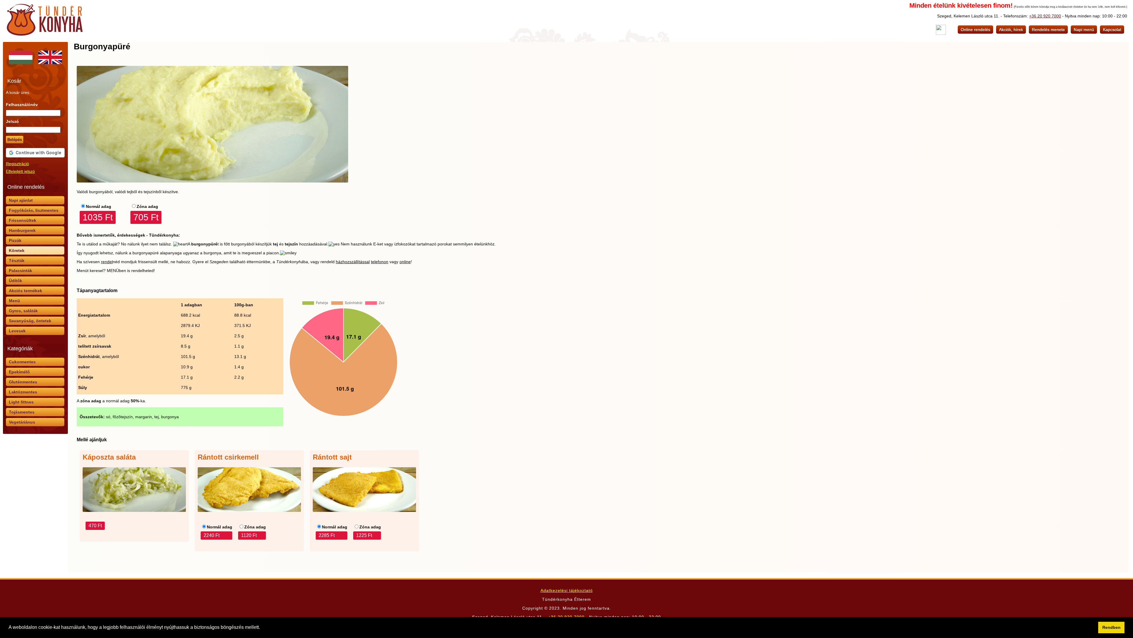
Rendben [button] (1111, 627)
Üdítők (15, 280)
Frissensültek (22, 220)
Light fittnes (21, 402)
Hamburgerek (22, 230)
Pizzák (15, 240)
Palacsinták (20, 270)
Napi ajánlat (21, 200)
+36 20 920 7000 (1045, 16)
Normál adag (98, 206)
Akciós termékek (25, 290)
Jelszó (12, 121)
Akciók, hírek (1011, 29)
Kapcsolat (1112, 29)
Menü (14, 300)
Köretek (16, 250)
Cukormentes (22, 361)
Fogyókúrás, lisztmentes (33, 210)
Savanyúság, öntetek (30, 320)
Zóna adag (147, 206)
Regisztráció (17, 163)
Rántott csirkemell (228, 457)
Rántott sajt (332, 457)
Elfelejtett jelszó (20, 171)
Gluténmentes (23, 382)
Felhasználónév (22, 104)
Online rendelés (975, 29)
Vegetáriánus (22, 422)
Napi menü (1084, 29)
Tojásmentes (22, 412)
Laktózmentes (23, 392)
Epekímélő (19, 372)
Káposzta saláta (109, 457)
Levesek (17, 330)
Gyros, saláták (23, 310)
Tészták (16, 260)
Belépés (14, 139)
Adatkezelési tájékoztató (567, 590)
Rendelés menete (1048, 29)
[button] (262, 628)
